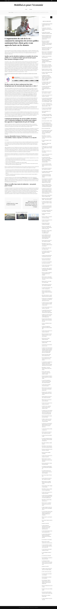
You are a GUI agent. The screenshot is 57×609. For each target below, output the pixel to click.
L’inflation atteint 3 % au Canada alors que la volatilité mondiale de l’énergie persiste (47, 147)
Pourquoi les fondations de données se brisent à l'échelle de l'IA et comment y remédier (47, 377)
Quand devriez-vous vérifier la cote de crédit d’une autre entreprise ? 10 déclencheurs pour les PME (47, 48)
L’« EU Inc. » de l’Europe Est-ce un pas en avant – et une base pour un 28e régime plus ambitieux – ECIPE (47, 104)
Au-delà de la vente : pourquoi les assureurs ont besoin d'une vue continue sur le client (46, 407)
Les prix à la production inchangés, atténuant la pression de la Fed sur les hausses (47, 165)
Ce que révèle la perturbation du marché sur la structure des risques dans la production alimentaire (46, 381)
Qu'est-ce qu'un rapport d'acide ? (46, 128)
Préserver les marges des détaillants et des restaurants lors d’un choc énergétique (47, 273)
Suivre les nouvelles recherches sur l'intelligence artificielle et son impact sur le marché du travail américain (47, 185)
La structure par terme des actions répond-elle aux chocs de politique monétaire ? (46, 175)
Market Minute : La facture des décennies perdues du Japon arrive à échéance (46, 368)
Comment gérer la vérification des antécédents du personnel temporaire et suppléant (47, 29)
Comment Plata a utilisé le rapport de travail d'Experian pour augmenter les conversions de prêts (47, 269)
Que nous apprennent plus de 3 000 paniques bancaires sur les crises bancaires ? (46, 358)
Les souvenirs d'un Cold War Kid (46, 555)
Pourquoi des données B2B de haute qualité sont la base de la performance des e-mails (47, 320)
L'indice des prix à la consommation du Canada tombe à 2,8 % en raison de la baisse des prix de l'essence (47, 299)
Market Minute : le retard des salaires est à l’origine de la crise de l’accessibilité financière (47, 231)
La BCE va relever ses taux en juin (46, 571)
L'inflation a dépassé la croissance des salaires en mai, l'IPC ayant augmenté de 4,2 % (47, 508)
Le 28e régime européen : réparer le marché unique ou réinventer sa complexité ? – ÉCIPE (46, 83)
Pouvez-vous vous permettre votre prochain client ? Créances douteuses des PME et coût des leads (47, 227)
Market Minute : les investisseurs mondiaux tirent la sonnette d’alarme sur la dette (47, 137)
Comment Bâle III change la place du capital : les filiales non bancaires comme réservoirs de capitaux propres (47, 311)
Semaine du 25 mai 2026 (45, 566)
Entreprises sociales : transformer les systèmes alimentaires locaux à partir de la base (47, 393)
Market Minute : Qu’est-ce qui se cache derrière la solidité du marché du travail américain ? (47, 244)
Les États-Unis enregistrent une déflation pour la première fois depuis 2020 (47, 327)
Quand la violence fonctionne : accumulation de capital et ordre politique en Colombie (46, 372)
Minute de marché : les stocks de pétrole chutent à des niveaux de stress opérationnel (47, 460)
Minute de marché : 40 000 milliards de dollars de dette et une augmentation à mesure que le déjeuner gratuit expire (47, 53)
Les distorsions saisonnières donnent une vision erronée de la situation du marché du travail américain (47, 207)
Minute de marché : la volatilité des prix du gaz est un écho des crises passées (46, 504)
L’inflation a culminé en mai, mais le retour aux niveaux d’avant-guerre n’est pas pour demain (47, 420)
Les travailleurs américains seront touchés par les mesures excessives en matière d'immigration (47, 471)
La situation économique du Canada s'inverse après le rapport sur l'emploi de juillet (47, 202)
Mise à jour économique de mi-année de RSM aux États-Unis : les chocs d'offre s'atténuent (47, 335)
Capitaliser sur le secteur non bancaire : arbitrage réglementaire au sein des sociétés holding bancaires (47, 315)
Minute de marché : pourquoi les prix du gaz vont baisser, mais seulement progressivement (47, 389)
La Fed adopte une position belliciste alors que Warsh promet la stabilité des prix (47, 467)
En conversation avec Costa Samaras (47, 539)
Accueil (26, 9)
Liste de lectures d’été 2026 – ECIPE (47, 120)
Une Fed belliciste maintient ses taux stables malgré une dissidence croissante (47, 252)
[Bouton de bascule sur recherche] (51, 0)
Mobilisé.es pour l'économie (28, 5)
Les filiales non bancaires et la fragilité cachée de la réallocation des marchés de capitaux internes (47, 303)
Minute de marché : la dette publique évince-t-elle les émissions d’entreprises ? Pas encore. (47, 278)
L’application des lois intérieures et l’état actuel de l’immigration (10, 218)
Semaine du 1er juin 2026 (45, 523)
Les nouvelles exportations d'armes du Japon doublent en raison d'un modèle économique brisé (47, 439)
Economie (30, 9)
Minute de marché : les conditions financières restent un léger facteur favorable (46, 482)
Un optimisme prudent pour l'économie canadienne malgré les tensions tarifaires (47, 24)
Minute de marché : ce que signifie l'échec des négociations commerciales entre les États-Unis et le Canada (47, 65)
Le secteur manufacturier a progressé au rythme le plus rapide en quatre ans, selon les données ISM (47, 546)
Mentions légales (32, 607)
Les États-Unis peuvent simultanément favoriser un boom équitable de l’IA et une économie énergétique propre (47, 496)
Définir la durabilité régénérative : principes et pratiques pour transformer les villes (47, 292)
